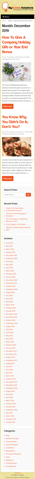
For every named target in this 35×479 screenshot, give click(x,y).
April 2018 (9, 339)
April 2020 (9, 268)
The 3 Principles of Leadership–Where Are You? (17, 220)
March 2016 (10, 400)
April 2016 (9, 397)
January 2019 (10, 311)
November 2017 (11, 354)
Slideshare (9, 460)
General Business (12, 445)
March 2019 (10, 305)
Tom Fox (18, 473)
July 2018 (9, 329)
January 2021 (10, 252)
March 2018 (10, 342)
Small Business (11, 463)
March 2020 (10, 271)
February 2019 (11, 308)
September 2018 (11, 323)
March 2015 (10, 416)
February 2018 (11, 345)
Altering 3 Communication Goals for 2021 (18, 229)
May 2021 (9, 246)
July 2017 (9, 366)
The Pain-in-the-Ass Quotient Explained (16, 215)
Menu (6, 17)
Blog (31, 132)
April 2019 (9, 302)
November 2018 (11, 317)
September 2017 (11, 360)
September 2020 (11, 258)
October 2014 (10, 422)
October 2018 (10, 320)
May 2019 (9, 298)
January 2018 (10, 348)
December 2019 (11, 280)
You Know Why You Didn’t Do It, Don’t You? (15, 122)
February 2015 (11, 419)
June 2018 (9, 332)
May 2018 (9, 336)
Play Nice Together (24, 477)
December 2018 (11, 314)
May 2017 (9, 373)
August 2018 (10, 326)
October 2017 (10, 357)
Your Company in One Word (15, 224)
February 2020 (11, 274)
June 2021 (9, 243)
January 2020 (10, 277)
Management (10, 451)
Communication (11, 441)
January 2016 (10, 407)
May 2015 (9, 413)
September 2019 (11, 289)
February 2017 (11, 379)
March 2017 (10, 376)
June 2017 (9, 369)
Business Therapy (12, 438)
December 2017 (11, 351)
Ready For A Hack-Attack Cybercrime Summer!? (14, 209)
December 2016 (11, 382)
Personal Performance (9, 134)
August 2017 (10, 363)
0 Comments (15, 59)
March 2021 (10, 249)
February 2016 (11, 403)
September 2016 (11, 388)
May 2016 (9, 394)
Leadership (10, 448)
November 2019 (11, 283)
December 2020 (11, 255)
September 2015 (11, 410)
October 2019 (10, 286)
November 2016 (11, 385)
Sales (8, 457)
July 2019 (9, 295)
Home (4, 21)
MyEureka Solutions (19, 475)
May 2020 (9, 264)
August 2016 (10, 391)
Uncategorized (6, 59)
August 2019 (10, 292)
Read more (8, 106)
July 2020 (9, 261)
